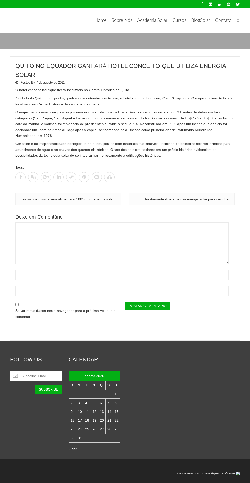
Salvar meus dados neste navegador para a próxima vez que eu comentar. (66, 313)
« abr (73, 449)
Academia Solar (152, 20)
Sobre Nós (122, 20)
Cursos (179, 20)
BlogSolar (200, 20)
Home (100, 20)
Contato (223, 20)
